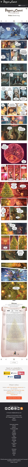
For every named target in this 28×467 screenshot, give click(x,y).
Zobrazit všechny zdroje (14, 398)
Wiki (14, 441)
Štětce (14, 444)
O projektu (14, 437)
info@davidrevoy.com (16, 412)
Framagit (14, 440)
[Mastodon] (6, 409)
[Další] (22, 21)
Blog (14, 436)
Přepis (14, 362)
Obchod (14, 434)
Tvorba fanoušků (14, 428)
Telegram (14, 420)
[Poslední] (26, 21)
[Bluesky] (9, 409)
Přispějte (14, 433)
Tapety (14, 446)
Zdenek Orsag (16, 15)
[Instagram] (15, 409)
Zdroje (14, 431)
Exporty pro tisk (14, 393)
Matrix (14, 418)
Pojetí (14, 430)
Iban (14, 455)
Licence (14, 439)
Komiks (14, 425)
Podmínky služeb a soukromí (14, 460)
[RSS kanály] (21, 409)
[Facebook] (12, 409)
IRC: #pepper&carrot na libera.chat (14, 417)
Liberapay (14, 449)
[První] (1, 21)
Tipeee (14, 452)
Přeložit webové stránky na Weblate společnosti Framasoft (14, 459)
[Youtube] (18, 409)
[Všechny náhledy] (14, 21)
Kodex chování (14, 462)
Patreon (14, 450)
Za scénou (14, 443)
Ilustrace (14, 427)
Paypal (14, 453)
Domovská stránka (14, 424)
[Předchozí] (6, 21)
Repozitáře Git (14, 394)
